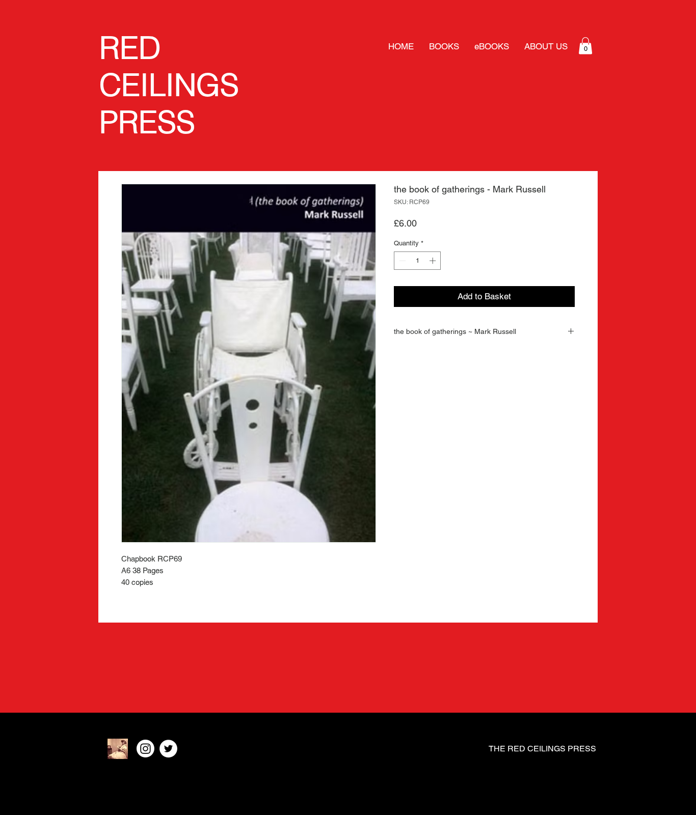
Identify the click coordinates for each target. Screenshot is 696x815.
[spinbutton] (417, 260)
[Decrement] (401, 260)
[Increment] (433, 260)
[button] (585, 45)
